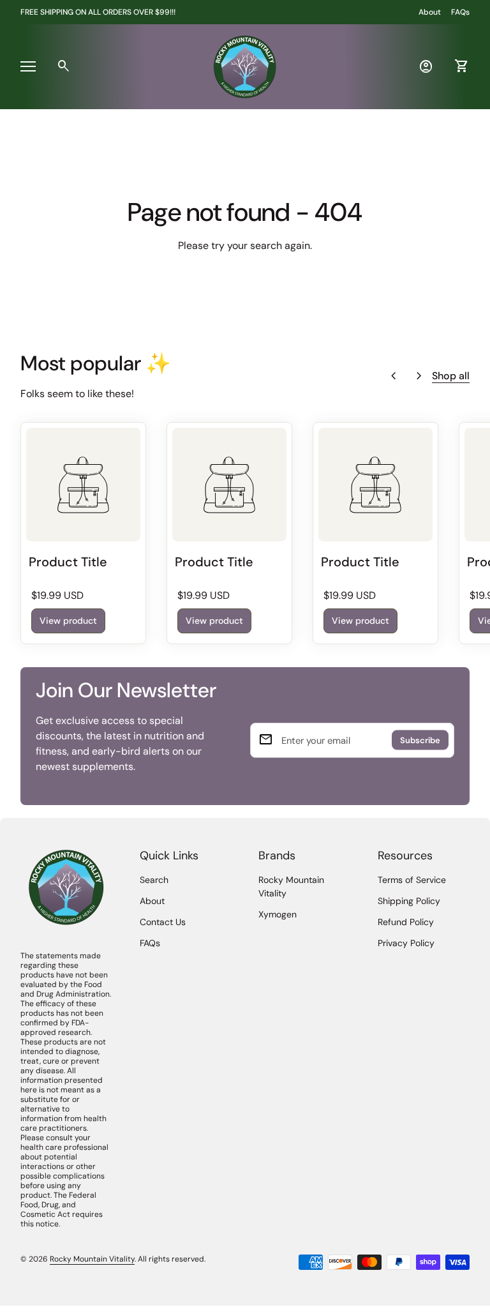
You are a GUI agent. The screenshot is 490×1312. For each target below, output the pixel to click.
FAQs (460, 12)
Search (154, 880)
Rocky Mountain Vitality (92, 1259)
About (430, 12)
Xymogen (277, 914)
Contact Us (163, 922)
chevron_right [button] (419, 376)
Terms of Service (412, 880)
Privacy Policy (406, 943)
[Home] (245, 65)
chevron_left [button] (393, 376)
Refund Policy (406, 922)
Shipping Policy (409, 901)
